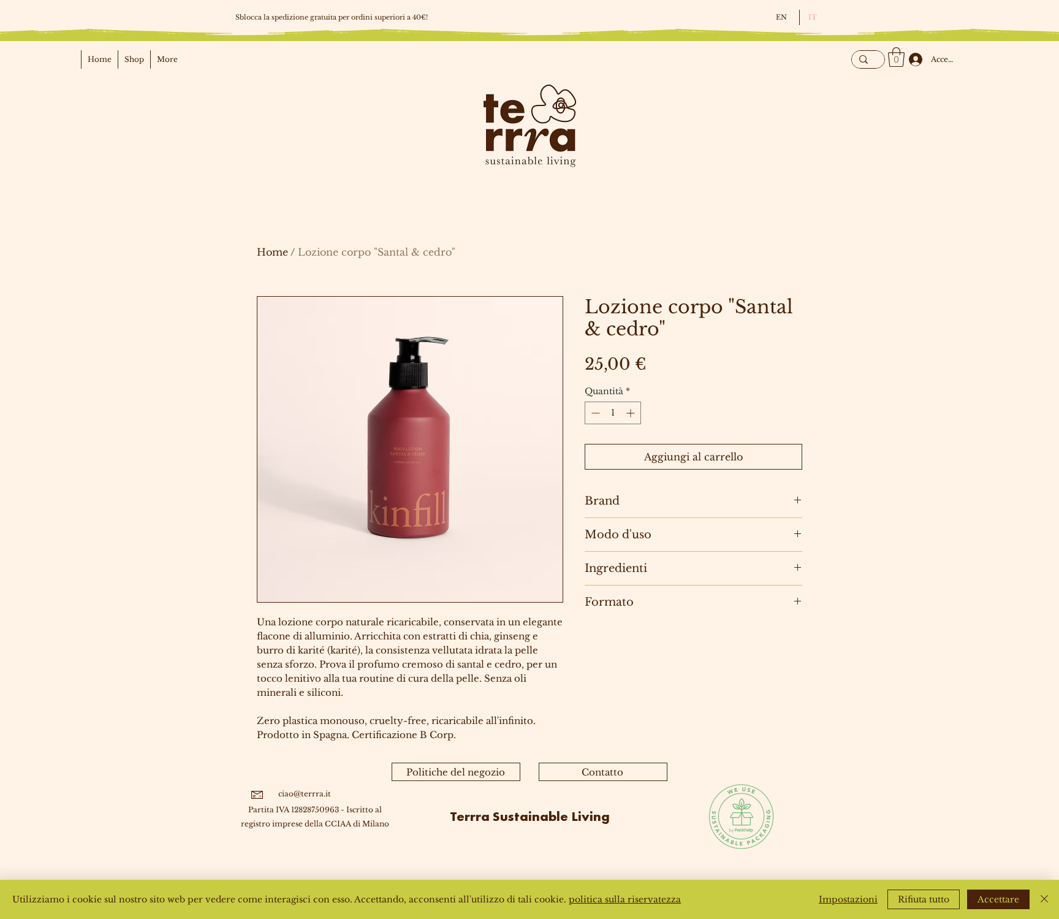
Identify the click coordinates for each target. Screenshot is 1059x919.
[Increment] (631, 413)
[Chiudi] (1044, 899)
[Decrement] (594, 413)
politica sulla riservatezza (625, 899)
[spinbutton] (613, 413)
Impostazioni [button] (848, 899)
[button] (896, 57)
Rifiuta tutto (923, 899)
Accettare (998, 899)
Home (272, 252)
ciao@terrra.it (304, 793)
